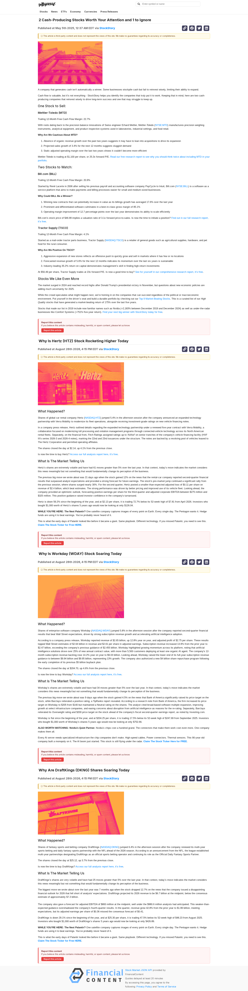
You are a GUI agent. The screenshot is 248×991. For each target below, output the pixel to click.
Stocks (44, 11)
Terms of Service (166, 986)
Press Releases (109, 11)
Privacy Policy (144, 986)
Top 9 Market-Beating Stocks (154, 298)
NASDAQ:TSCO (114, 240)
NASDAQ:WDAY (101, 630)
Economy (75, 11)
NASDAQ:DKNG (110, 847)
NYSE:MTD (161, 125)
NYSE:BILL (182, 186)
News (54, 11)
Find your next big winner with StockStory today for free (132, 312)
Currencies (90, 11)
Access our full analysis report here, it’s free (94, 454)
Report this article (52, 330)
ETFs (64, 11)
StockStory (107, 28)
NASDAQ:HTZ (92, 417)
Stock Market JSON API (138, 970)
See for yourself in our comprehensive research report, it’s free (169, 272)
